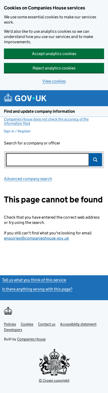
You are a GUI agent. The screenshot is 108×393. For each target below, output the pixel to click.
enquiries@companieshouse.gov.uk (36, 238)
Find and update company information (39, 111)
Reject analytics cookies (54, 68)
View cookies (54, 81)
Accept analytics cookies (54, 53)
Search (95, 159)
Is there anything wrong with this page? (37, 289)
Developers (13, 329)
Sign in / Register (17, 131)
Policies (10, 324)
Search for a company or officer (32, 143)
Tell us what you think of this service (34, 279)
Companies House (31, 339)
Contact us (46, 324)
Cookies (27, 324)
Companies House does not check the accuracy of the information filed (46, 121)
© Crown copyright (54, 380)
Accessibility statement (78, 324)
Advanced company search (28, 178)
